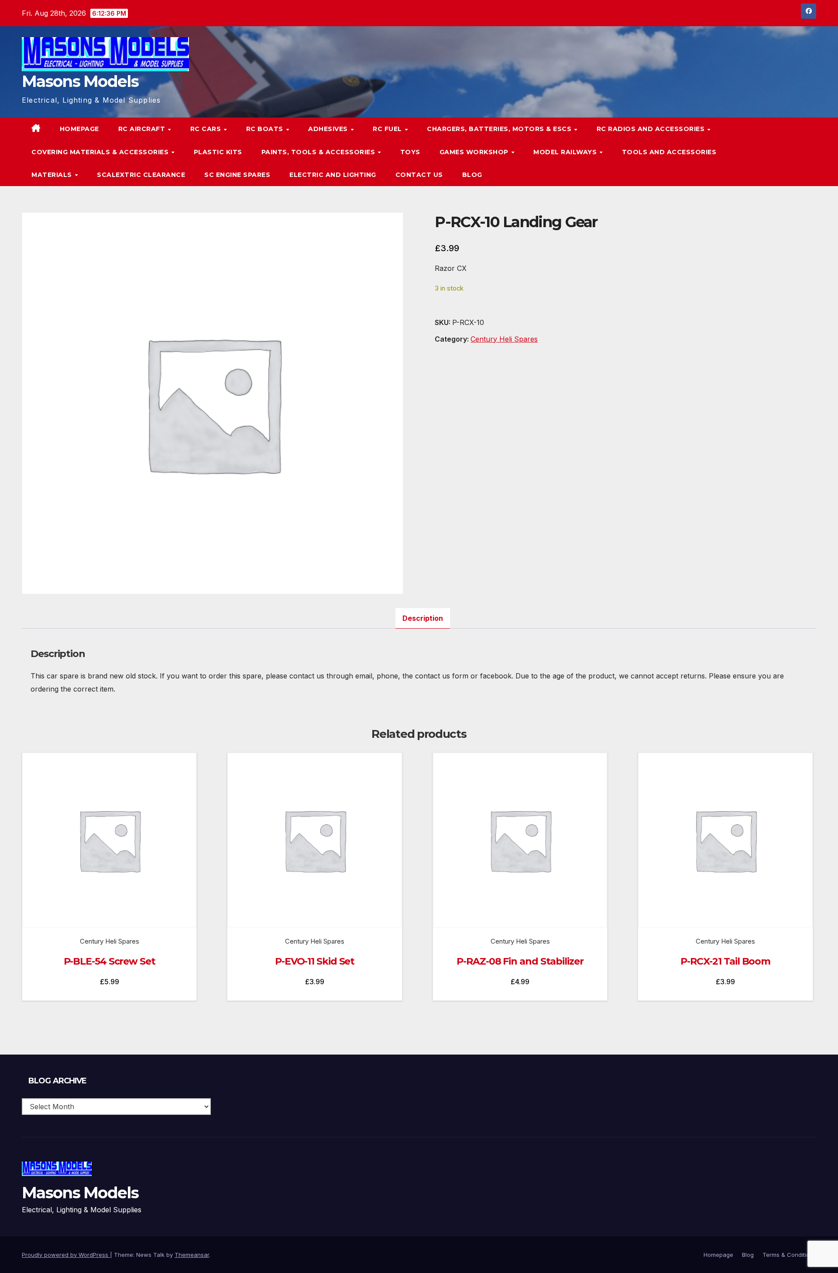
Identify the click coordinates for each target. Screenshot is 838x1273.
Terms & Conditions (789, 1254)
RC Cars (206, 129)
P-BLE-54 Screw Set (109, 961)
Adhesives (329, 129)
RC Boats (265, 129)
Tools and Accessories (669, 152)
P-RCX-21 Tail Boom (725, 961)
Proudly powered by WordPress (66, 1254)
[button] (791, 152)
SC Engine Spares (237, 175)
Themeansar (192, 1254)
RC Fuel (388, 129)
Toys (410, 152)
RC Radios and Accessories (652, 129)
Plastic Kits (218, 152)
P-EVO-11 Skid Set (314, 961)
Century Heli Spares (504, 339)
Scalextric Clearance (141, 175)
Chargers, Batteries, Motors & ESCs (500, 129)
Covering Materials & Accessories (101, 152)
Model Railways (566, 152)
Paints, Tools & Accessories (319, 152)
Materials (52, 175)
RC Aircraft (142, 129)
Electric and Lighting (332, 175)
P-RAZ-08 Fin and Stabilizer (520, 961)
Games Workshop (475, 152)
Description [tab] (422, 618)
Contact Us (419, 175)
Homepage (79, 129)
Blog (472, 175)
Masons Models (80, 81)
